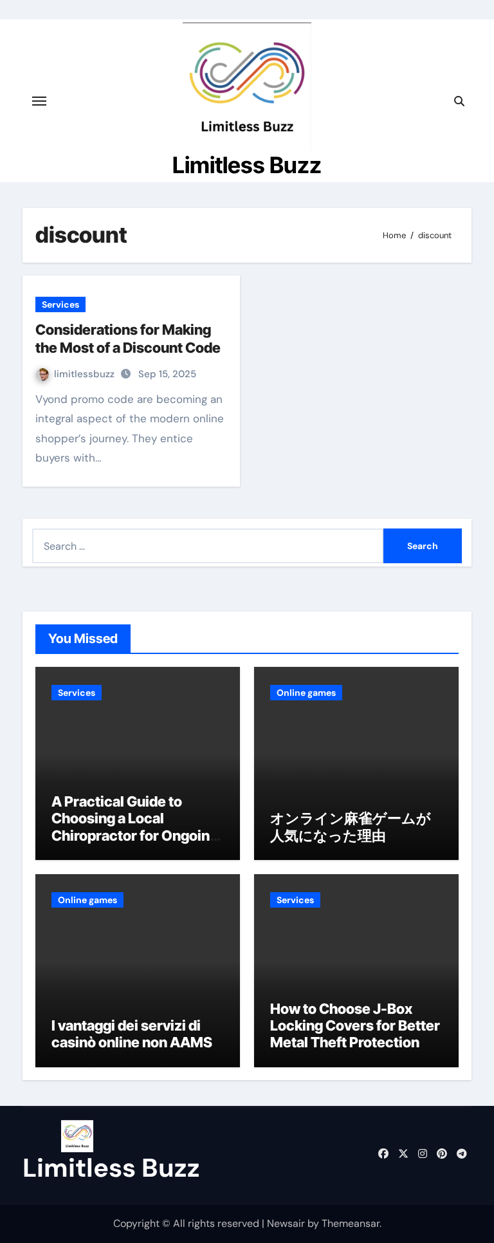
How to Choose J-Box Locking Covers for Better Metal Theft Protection (355, 1025)
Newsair (286, 1223)
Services (60, 304)
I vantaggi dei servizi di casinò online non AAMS (131, 1034)
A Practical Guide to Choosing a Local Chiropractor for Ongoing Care (134, 827)
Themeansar (351, 1223)
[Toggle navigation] (39, 101)
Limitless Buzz (247, 164)
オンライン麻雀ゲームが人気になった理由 (350, 826)
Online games (306, 692)
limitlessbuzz (85, 374)
